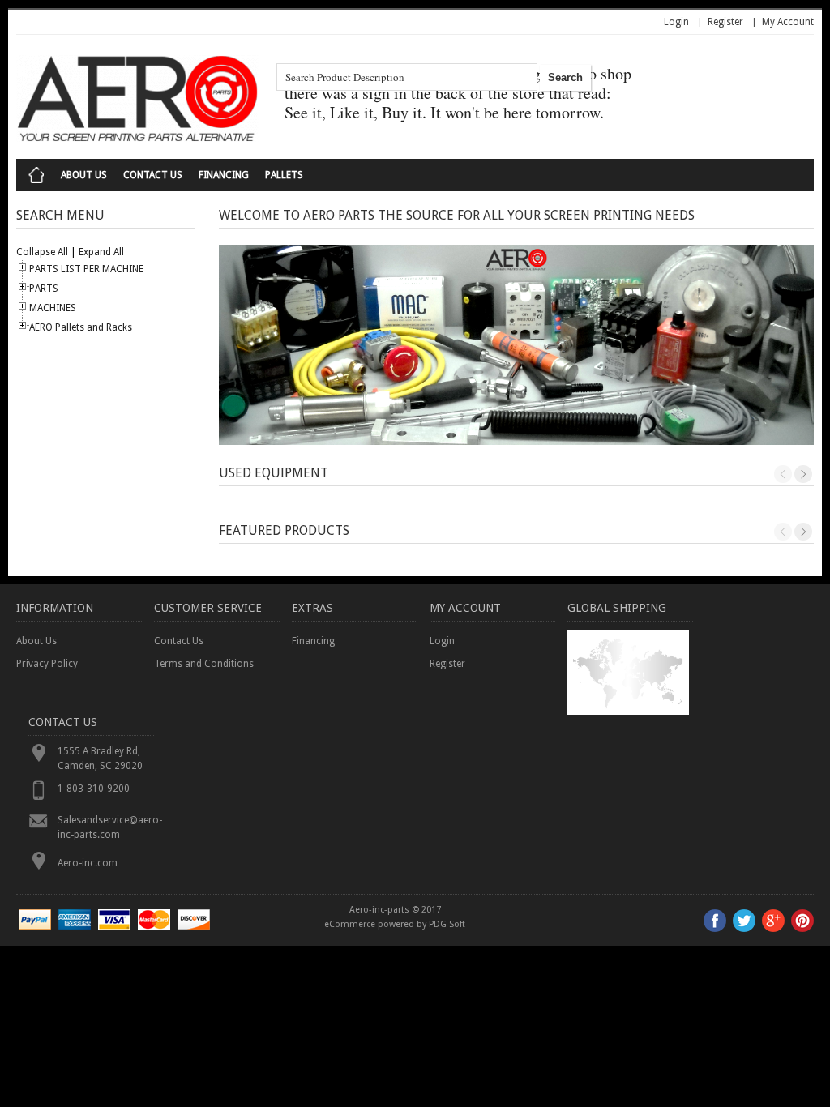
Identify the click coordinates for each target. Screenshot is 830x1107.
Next (803, 474)
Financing (224, 175)
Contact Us (152, 175)
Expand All (101, 252)
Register (725, 22)
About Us (84, 175)
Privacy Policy (47, 663)
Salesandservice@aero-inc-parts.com (106, 827)
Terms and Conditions (204, 663)
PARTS (43, 288)
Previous (783, 474)
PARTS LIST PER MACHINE (86, 269)
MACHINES (52, 308)
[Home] (36, 175)
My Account (788, 22)
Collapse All (42, 252)
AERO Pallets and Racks (80, 327)
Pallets (284, 175)
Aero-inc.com (88, 863)
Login (676, 22)
